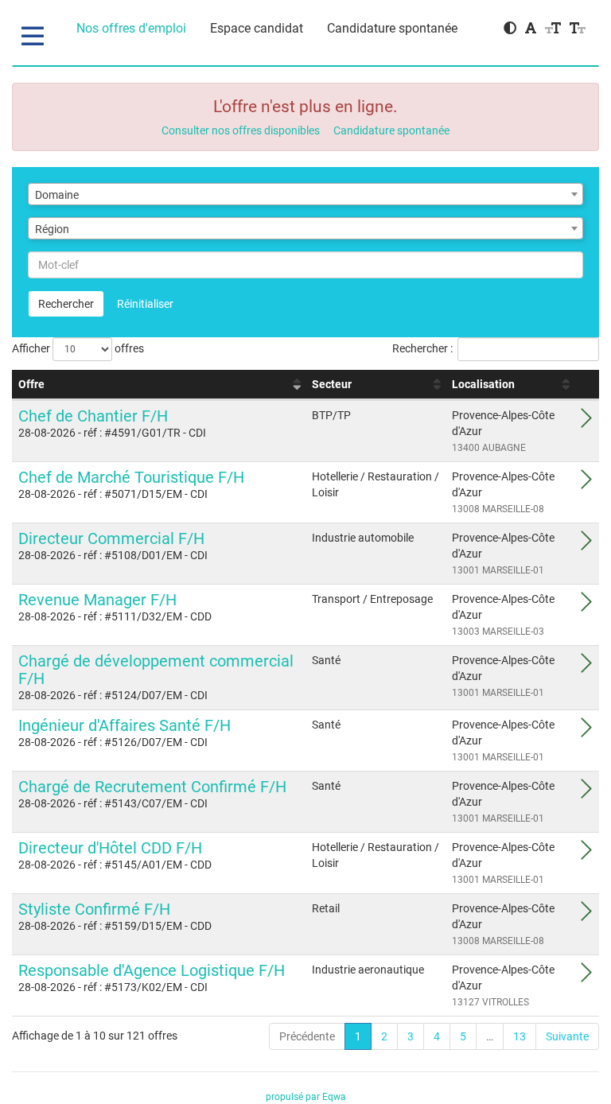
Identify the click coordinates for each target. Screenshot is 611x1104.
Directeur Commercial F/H (111, 538)
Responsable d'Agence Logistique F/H (151, 970)
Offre (31, 384)
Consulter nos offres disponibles (241, 130)
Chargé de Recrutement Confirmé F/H (152, 786)
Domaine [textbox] (57, 195)
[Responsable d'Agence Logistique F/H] (586, 976)
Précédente (307, 1036)
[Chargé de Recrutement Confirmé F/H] (586, 793)
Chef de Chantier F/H (93, 416)
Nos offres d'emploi (131, 28)
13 (519, 1036)
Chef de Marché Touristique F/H (131, 477)
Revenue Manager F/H (97, 599)
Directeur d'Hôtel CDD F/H (110, 847)
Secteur (332, 384)
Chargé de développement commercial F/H (156, 669)
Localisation (483, 384)
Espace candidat (256, 28)
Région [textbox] (52, 229)
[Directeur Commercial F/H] (586, 544)
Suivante (567, 1036)
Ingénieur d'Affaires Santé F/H (124, 725)
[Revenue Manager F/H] (586, 606)
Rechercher (66, 303)
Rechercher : (422, 348)
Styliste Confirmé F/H (94, 909)
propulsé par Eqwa (306, 1096)
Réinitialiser (145, 303)
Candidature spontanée (392, 28)
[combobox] (305, 194)
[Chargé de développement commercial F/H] (586, 667)
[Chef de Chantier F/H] (586, 422)
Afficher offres (78, 348)
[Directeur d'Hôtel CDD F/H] (586, 854)
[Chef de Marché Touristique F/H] (586, 483)
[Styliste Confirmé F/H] (586, 915)
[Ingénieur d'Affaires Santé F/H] (586, 731)
